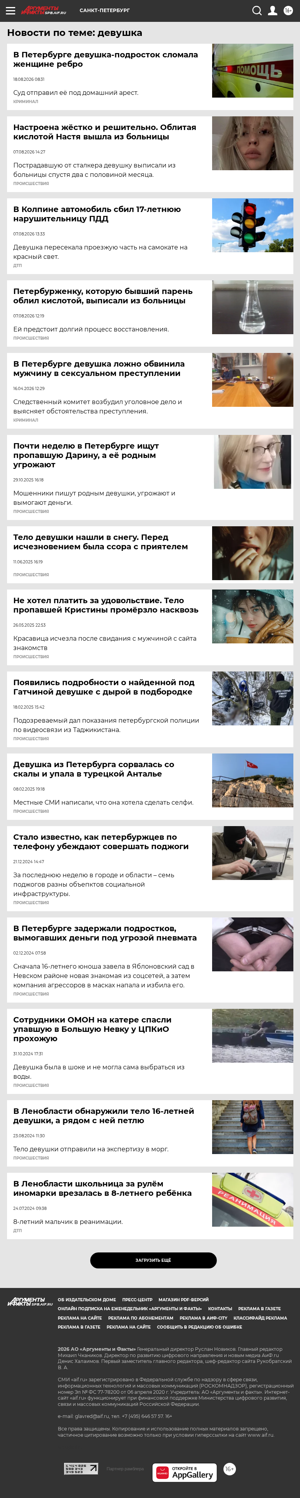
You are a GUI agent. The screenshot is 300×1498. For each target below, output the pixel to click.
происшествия (31, 184)
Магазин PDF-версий (184, 1299)
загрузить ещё (153, 1260)
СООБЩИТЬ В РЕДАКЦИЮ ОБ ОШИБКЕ (199, 1327)
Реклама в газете (259, 1308)
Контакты (220, 1308)
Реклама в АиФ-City (203, 1318)
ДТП (17, 266)
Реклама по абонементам (140, 1318)
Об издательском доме (87, 1299)
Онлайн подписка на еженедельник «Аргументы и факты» (130, 1308)
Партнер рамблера (125, 1468)
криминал (25, 102)
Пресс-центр (137, 1299)
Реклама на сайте (80, 1318)
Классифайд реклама (260, 1318)
